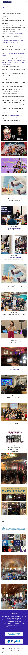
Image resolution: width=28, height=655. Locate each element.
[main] (14, 7)
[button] (1, 2)
